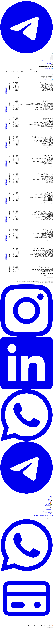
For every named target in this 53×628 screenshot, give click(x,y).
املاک (46, 60)
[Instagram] (26, 336)
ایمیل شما (41, 276)
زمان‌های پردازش (48, 505)
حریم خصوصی (51, 515)
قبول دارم (49, 627)
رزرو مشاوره (47, 63)
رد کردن (51, 627)
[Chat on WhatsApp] (26, 571)
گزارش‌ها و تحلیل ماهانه (49, 68)
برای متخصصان (47, 54)
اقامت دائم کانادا (48, 509)
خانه (50, 496)
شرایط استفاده (40, 515)
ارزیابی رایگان (51, 63)
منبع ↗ (6, 82)
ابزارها (52, 61)
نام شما (52, 276)
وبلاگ (45, 60)
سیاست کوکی (36, 515)
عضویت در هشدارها (50, 277)
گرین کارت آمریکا (48, 510)
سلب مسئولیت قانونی (45, 515)
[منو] (51, 64)
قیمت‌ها (43, 60)
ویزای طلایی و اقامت (48, 512)
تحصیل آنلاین (49, 499)
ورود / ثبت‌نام (51, 73)
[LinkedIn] (26, 388)
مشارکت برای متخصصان (47, 503)
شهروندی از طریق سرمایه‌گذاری (46, 511)
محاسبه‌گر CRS (48, 504)
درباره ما (51, 54)
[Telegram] (26, 493)
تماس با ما (49, 500)
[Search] (52, 62)
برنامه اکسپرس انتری (50, 60)
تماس (49, 54)
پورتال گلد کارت (43, 54)
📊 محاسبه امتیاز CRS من (49, 79)
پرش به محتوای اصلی (50, 0)
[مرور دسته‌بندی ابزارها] (50, 61)
